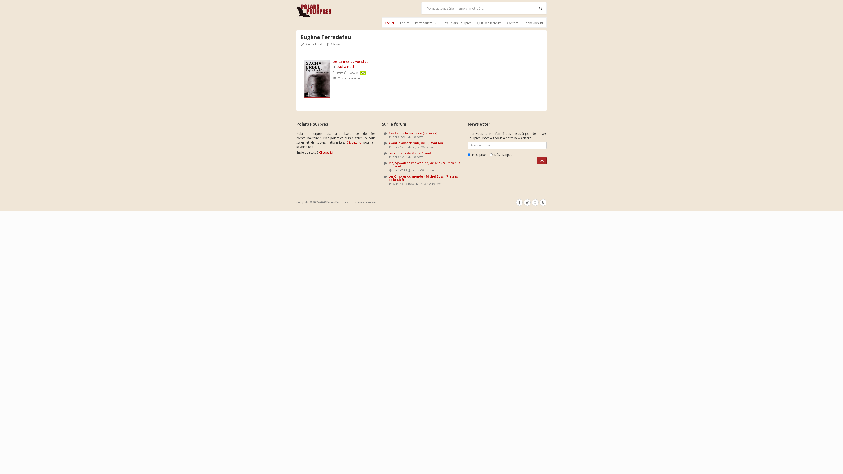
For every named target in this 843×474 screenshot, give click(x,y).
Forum (404, 23)
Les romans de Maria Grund (410, 153)
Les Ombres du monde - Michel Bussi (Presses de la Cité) (423, 178)
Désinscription (504, 155)
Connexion (532, 23)
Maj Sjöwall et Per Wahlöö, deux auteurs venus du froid (424, 164)
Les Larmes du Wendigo (351, 61)
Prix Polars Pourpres (457, 23)
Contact (512, 23)
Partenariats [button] (423, 23)
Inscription (479, 155)
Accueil (389, 23)
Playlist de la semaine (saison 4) (413, 133)
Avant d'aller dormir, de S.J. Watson (416, 143)
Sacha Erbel (314, 44)
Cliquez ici (354, 142)
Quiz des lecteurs (489, 23)
